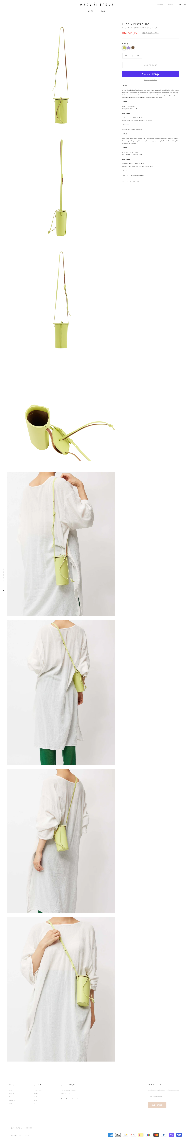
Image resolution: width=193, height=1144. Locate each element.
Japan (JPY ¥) (15, 1128)
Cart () (182, 4)
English (29, 1128)
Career (11, 1103)
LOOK (102, 11)
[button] (124, 48)
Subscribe (157, 1105)
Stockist (36, 1097)
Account (160, 4)
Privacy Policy (38, 1090)
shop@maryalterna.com (68, 1094)
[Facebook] (130, 181)
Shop (10, 1090)
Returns (11, 1097)
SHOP (91, 11)
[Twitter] (134, 181)
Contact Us (12, 1100)
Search (170, 4)
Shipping (11, 1093)
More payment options (150, 80)
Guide (35, 1093)
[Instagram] (72, 1098)
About (35, 1100)
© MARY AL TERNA (20, 1135)
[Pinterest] (138, 181)
